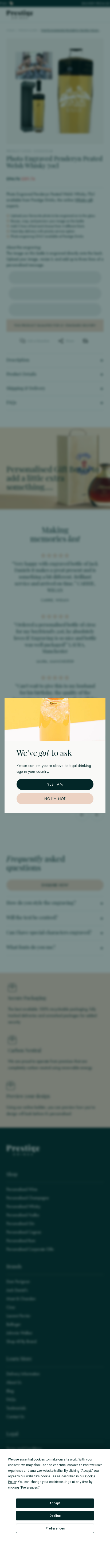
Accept (55, 1503)
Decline (55, 1516)
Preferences (55, 1528)
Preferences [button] (29, 1487)
